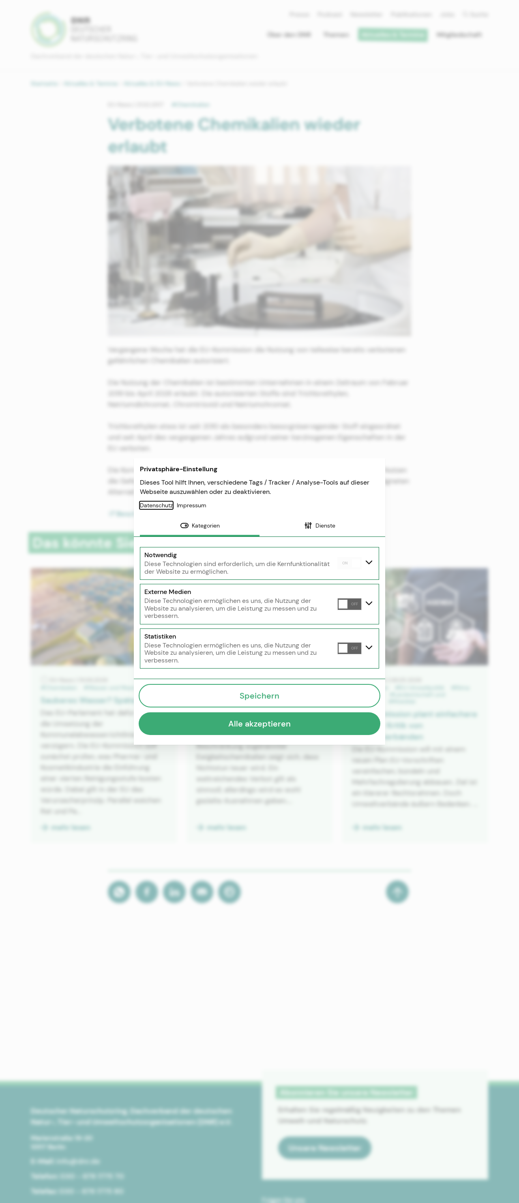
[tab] (200, 526)
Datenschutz (156, 505)
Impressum (191, 505)
